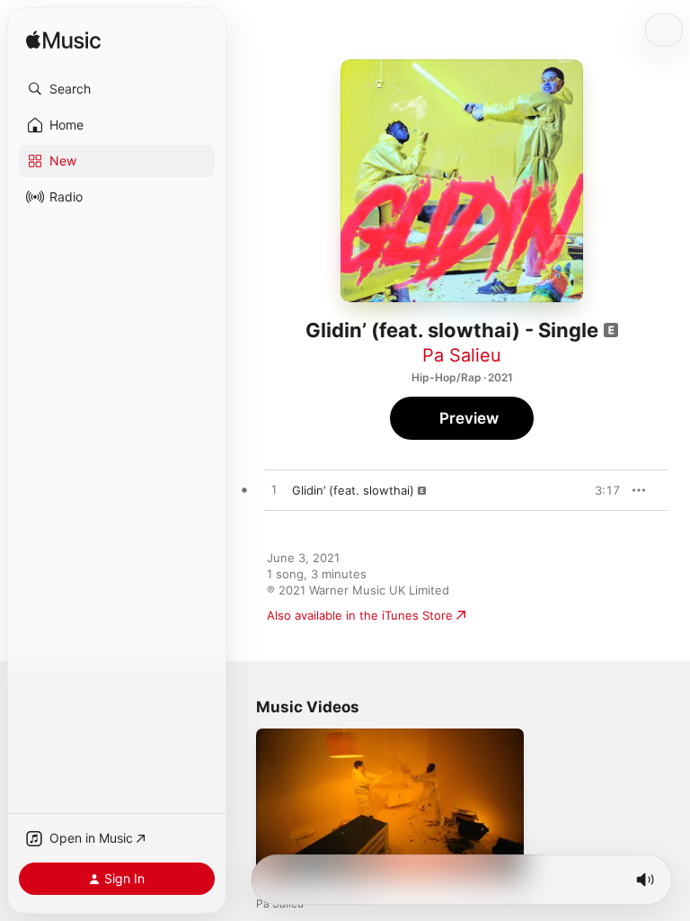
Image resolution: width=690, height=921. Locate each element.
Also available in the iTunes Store (360, 615)
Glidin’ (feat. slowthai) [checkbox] (353, 490)
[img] (63, 41)
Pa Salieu (461, 355)
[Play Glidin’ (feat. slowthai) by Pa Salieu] (274, 490)
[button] (117, 89)
